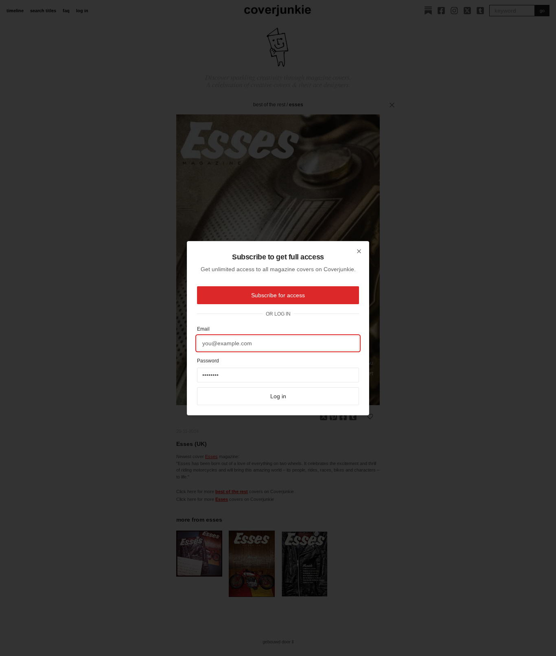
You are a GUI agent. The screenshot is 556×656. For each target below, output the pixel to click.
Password (208, 361)
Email (203, 329)
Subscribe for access (278, 295)
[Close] (359, 251)
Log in (278, 396)
